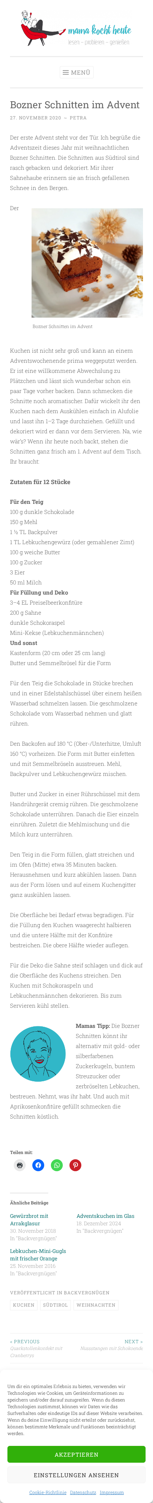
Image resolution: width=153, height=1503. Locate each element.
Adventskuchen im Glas (105, 1215)
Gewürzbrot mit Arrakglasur (29, 1219)
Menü (81, 72)
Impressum (112, 1492)
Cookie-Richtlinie (47, 1492)
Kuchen (24, 1305)
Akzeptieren (77, 1454)
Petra (78, 118)
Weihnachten (95, 1305)
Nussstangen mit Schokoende (111, 1344)
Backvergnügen (87, 1292)
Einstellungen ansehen (76, 1475)
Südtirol (55, 1305)
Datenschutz (83, 1492)
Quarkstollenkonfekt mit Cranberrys (36, 1348)
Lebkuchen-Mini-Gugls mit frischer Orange (38, 1254)
